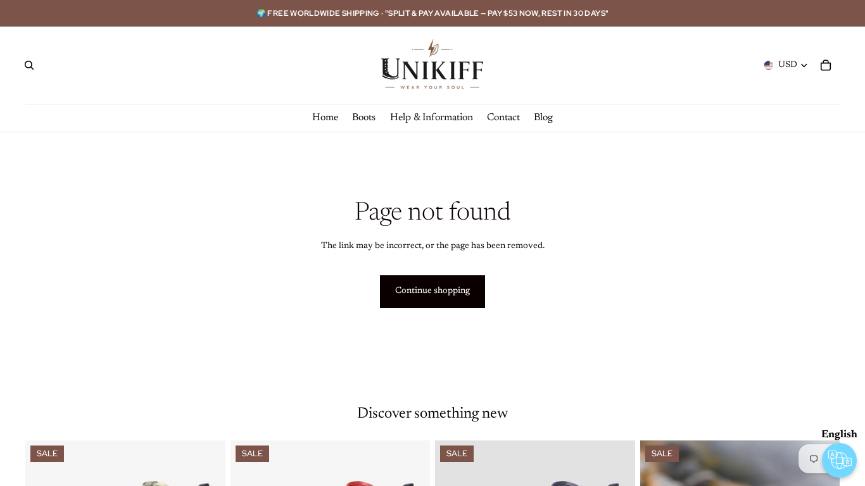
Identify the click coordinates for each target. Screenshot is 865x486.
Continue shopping (432, 291)
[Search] (29, 65)
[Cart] (826, 65)
